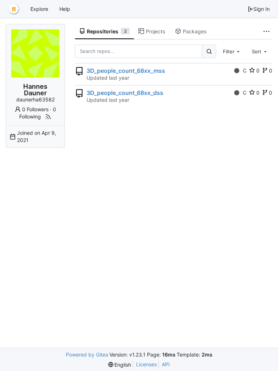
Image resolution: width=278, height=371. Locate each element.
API (166, 364)
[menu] (119, 365)
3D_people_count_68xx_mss (126, 70)
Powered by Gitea (87, 354)
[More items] (266, 31)
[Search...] (209, 51)
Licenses (146, 364)
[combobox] (232, 51)
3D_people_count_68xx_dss (125, 92)
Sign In (261, 9)
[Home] (14, 9)
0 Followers (35, 109)
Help (64, 9)
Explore (39, 9)
